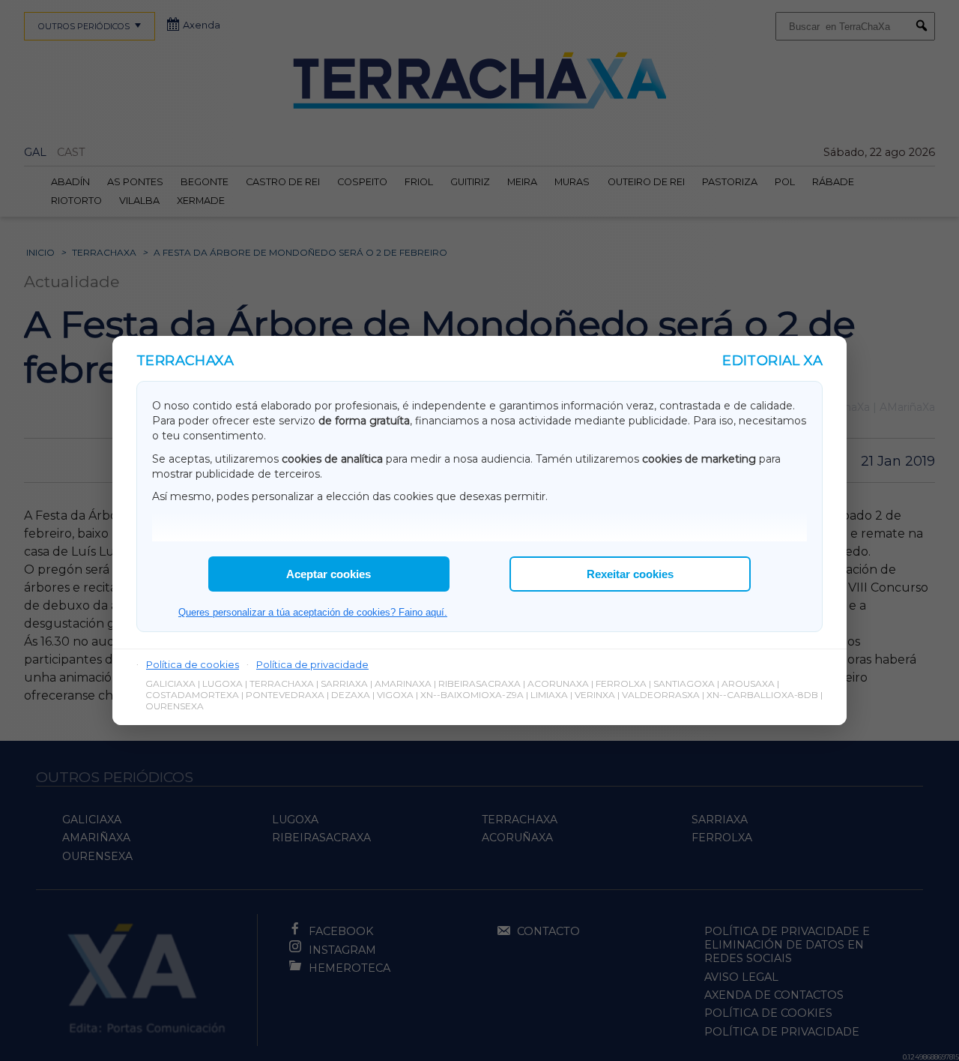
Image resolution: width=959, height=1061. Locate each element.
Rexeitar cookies (630, 574)
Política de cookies (192, 664)
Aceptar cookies (328, 574)
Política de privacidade (312, 664)
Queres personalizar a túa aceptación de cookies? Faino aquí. (312, 612)
